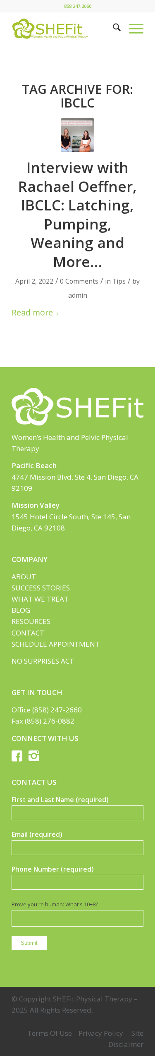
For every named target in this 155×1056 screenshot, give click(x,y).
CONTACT (28, 633)
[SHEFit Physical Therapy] (64, 28)
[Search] (113, 28)
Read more (32, 312)
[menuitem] (113, 28)
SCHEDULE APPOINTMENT (56, 644)
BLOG (21, 610)
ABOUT (24, 576)
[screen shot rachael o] (77, 135)
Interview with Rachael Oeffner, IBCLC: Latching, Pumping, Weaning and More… (77, 214)
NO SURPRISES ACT (43, 661)
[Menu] (132, 28)
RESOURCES (31, 621)
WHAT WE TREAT (40, 599)
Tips (119, 281)
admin (77, 295)
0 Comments (79, 281)
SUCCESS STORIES (41, 588)
